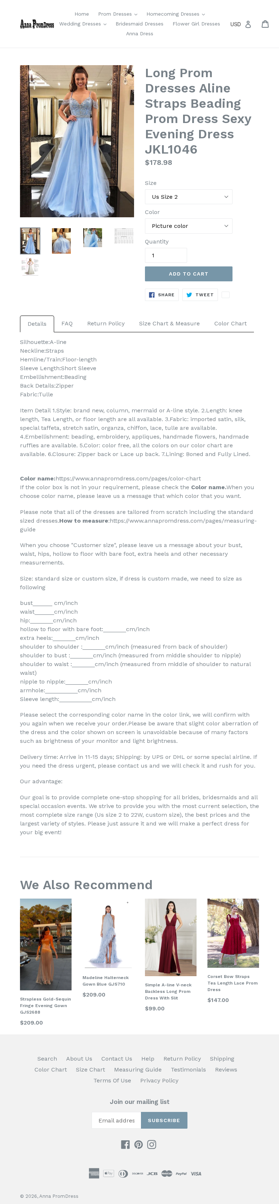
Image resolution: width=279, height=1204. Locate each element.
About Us (79, 1058)
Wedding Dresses (84, 23)
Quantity (157, 241)
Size (151, 182)
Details (37, 323)
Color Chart (230, 323)
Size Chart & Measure (169, 323)
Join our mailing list (140, 1101)
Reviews (226, 1069)
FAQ (67, 323)
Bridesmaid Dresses (139, 24)
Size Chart (90, 1069)
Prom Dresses (119, 14)
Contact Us (116, 1058)
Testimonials (188, 1069)
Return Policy (106, 323)
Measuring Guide (138, 1069)
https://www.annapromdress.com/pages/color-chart (128, 478)
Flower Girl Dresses (196, 24)
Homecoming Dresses (177, 14)
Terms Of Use (112, 1080)
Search (47, 1058)
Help (147, 1058)
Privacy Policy (159, 1080)
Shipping (222, 1058)
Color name (208, 487)
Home (81, 14)
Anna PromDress (58, 1196)
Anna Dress (139, 33)
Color (152, 212)
